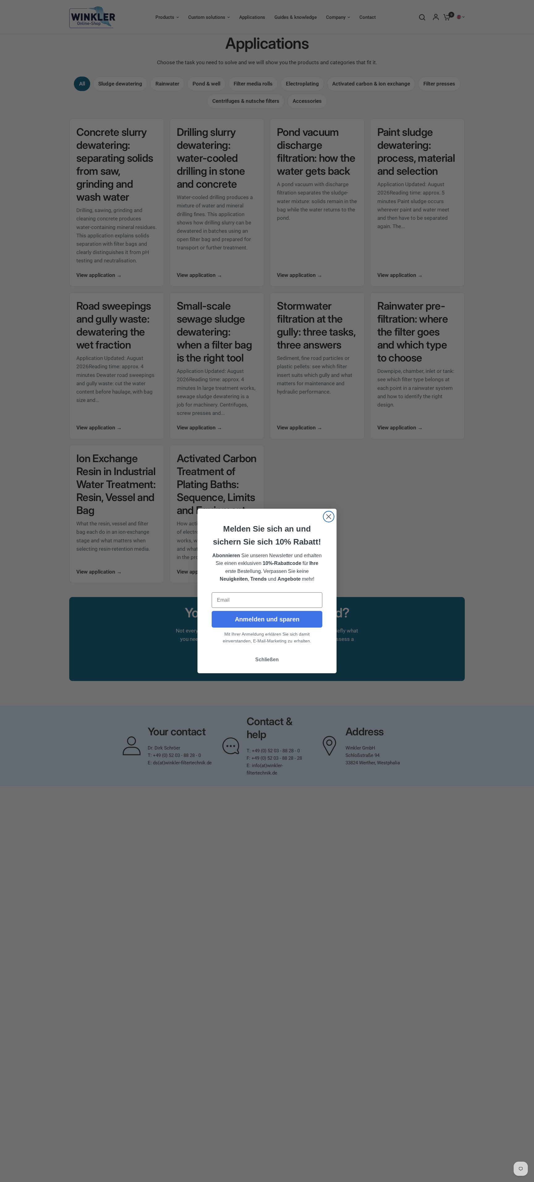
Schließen (267, 659)
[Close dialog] (328, 516)
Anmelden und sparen (267, 619)
